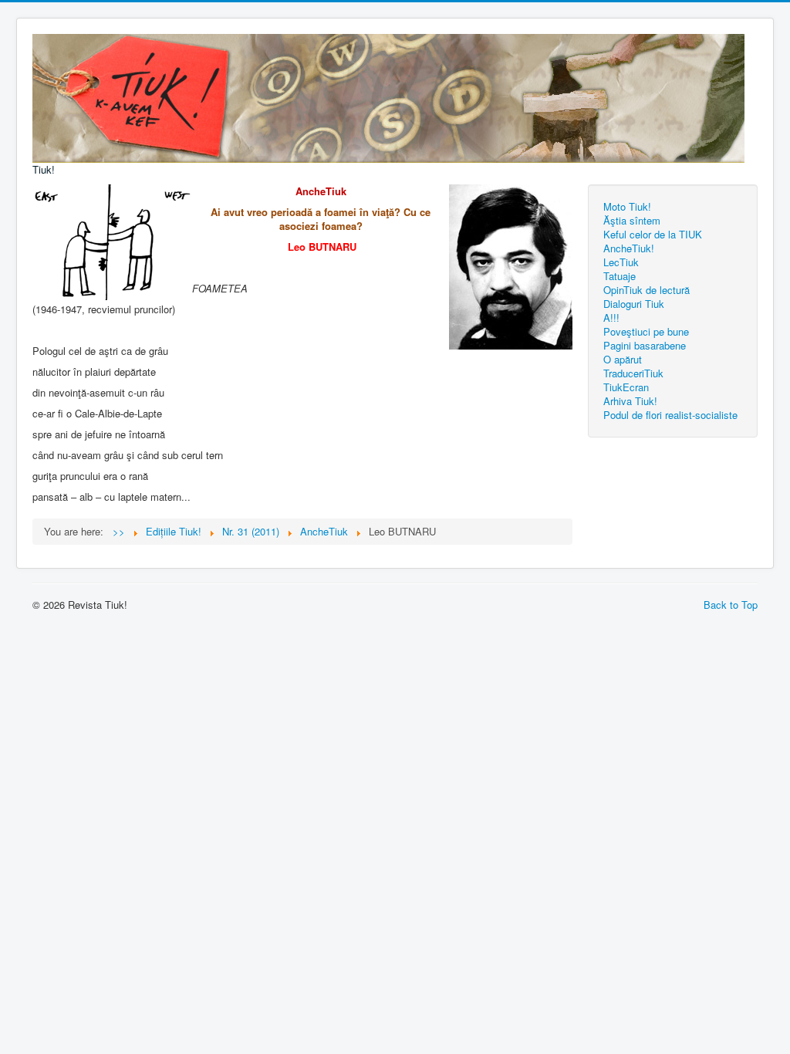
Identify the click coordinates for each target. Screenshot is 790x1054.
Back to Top (731, 604)
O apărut (622, 359)
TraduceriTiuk (633, 373)
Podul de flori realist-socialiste (670, 414)
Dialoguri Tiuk (633, 303)
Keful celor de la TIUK (652, 234)
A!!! (611, 317)
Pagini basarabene (644, 345)
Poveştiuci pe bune (646, 331)
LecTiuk (621, 262)
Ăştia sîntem (631, 220)
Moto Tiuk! (627, 206)
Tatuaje (619, 276)
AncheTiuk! (628, 248)
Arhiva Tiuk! (630, 401)
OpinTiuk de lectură (646, 289)
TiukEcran (626, 387)
